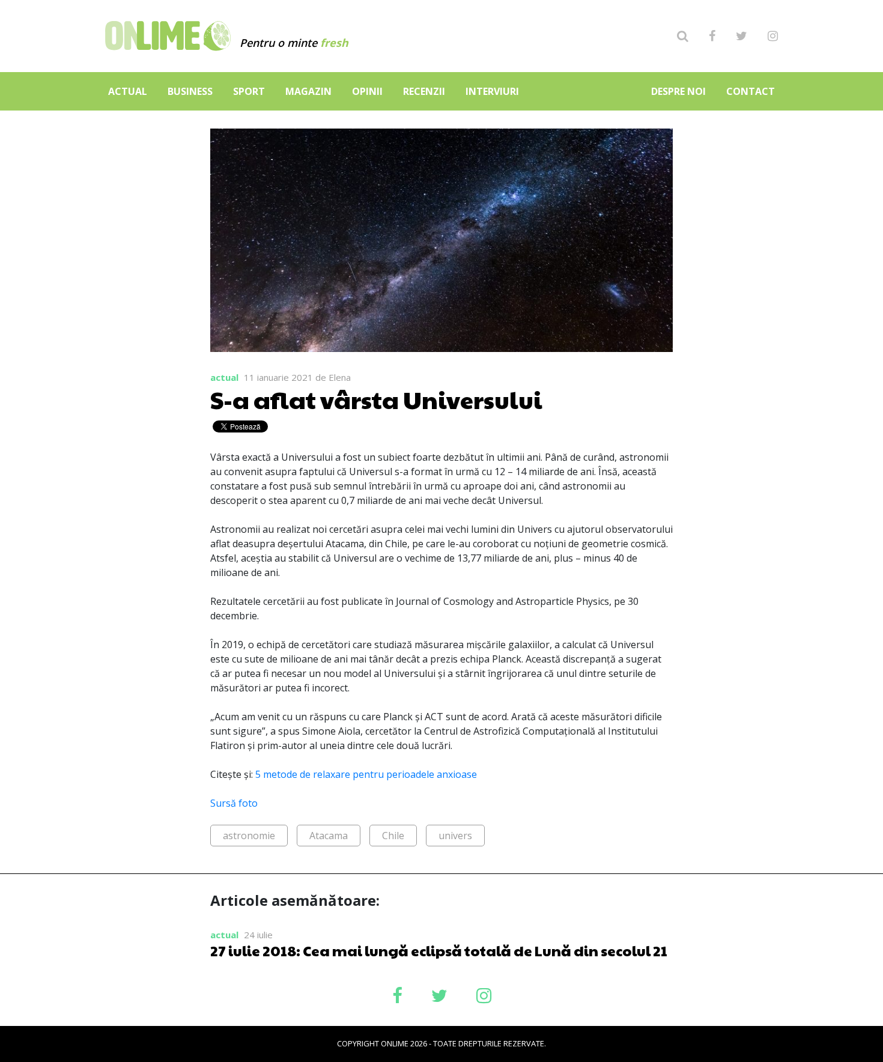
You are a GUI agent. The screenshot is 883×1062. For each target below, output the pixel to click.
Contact (750, 91)
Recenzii (424, 91)
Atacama (328, 835)
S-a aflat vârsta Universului (376, 399)
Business (190, 91)
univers (455, 835)
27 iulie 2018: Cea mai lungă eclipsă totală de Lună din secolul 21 (438, 950)
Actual (127, 91)
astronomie (249, 835)
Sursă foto (234, 803)
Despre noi (678, 91)
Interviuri (492, 91)
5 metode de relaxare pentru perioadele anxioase (366, 774)
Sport (249, 91)
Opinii (367, 91)
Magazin (308, 91)
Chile (393, 835)
